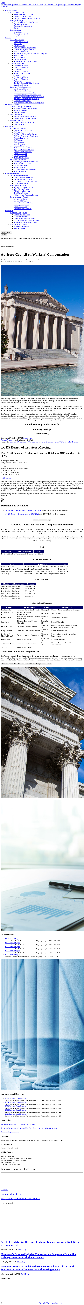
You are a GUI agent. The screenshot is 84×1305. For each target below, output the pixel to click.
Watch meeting (6, 478)
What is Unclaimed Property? (24, 187)
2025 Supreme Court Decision (15, 1098)
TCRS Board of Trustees (22, 163)
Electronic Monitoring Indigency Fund (27, 95)
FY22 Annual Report (12, 951)
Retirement (18, 69)
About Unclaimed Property (19, 185)
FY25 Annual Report (12, 939)
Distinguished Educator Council (25, 118)
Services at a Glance (21, 42)
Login (3, 3)
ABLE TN (18, 44)
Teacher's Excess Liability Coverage (26, 83)
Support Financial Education (24, 122)
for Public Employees (17, 63)
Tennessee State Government (11, 1284)
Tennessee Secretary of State (11, 1296)
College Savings (19, 46)
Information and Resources (19, 146)
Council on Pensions (21, 165)
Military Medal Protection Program (26, 195)
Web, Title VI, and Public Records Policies (20, 1198)
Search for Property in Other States (26, 181)
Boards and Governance (18, 160)
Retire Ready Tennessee (18, 128)
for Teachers (18, 140)
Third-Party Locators (21, 193)
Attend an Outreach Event (23, 179)
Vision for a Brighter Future (23, 14)
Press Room (18, 32)
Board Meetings (19, 167)
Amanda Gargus (6, 440)
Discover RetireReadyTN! (23, 130)
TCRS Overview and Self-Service (26, 148)
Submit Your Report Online (23, 203)
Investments (9, 211)
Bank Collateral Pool (21, 217)
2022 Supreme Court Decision (15, 1110)
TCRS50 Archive (20, 171)
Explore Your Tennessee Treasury (16, 1211)
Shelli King (22, 1250)
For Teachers (14, 75)
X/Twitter (55, 242)
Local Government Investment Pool (26, 220)
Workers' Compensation (22, 73)
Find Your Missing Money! (23, 177)
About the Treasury (16, 20)
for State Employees (21, 138)
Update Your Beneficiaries (23, 152)
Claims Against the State (22, 91)
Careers (16, 28)
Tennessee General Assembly (11, 1288)
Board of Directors (20, 110)
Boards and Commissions (23, 26)
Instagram (45, 242)
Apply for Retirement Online (24, 150)
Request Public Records (12, 1194)
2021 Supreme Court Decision (15, 1114)
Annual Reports (19, 112)
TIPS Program (19, 55)
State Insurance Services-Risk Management (29, 103)
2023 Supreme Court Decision (15, 1106)
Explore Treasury (11, 10)
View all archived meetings (42, 520)
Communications (15, 30)
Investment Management (18, 213)
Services (8, 38)
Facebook (36, 242)
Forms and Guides (20, 154)
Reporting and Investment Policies (26, 162)
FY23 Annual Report (12, 947)
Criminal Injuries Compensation (25, 48)
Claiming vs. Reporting (22, 191)
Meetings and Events (21, 34)
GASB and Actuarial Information (25, 169)
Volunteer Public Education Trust (25, 61)
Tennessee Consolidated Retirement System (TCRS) (46, 442)
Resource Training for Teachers (25, 116)
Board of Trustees (71, 442)
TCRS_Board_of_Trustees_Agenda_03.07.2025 (22, 514)
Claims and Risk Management (20, 87)
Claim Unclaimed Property (19, 175)
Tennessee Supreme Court (10, 1132)
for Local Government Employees (26, 136)
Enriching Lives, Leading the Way (26, 22)
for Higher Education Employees (25, 134)
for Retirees (18, 132)
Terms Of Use (44, 1303)
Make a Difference (16, 120)
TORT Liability (19, 57)
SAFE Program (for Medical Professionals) (29, 97)
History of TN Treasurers (22, 16)
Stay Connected (19, 36)
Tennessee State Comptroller (11, 1292)
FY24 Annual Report (12, 943)
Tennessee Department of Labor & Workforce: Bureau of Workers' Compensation (29, 1128)
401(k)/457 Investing (21, 156)
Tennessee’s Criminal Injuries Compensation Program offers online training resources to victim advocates (38, 1256)
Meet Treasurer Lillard (17, 12)
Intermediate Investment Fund (24, 219)
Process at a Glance (20, 199)
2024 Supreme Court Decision (15, 1102)
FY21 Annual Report (12, 955)
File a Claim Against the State (24, 50)
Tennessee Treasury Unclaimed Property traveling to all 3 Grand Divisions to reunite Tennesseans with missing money (37, 1268)
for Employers (19, 142)
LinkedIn (64, 242)
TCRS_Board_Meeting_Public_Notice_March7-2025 (23, 510)
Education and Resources (23, 209)
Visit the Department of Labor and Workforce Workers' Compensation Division (26, 664)
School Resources (16, 114)
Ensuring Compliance (21, 205)
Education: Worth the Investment (25, 108)
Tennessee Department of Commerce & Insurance (18, 1124)
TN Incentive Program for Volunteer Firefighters (30, 53)
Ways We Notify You (21, 189)
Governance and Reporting (19, 224)
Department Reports (21, 24)
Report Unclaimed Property (19, 197)
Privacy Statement (56, 1303)
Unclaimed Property (21, 59)
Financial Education (21, 52)
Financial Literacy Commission (20, 107)
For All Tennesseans (17, 40)
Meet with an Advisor (21, 158)
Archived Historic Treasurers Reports (27, 18)
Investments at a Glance (22, 215)
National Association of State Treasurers (14, 1299)
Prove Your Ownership (22, 183)
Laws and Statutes (20, 201)
